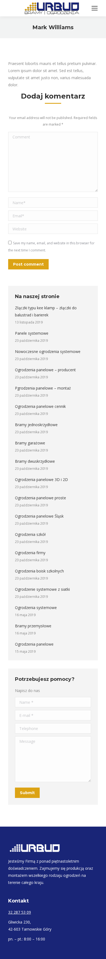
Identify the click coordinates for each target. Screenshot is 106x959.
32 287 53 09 (19, 912)
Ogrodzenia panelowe (34, 644)
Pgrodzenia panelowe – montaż (43, 388)
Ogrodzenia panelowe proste (40, 497)
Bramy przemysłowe (33, 625)
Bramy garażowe (30, 443)
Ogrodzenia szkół (30, 534)
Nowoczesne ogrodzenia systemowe (47, 351)
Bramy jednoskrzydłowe (36, 424)
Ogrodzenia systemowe (36, 607)
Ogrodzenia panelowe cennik (40, 406)
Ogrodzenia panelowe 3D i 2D (41, 479)
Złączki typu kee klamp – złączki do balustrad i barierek (46, 311)
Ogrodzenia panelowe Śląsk (39, 516)
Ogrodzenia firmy (30, 552)
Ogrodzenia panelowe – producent (45, 369)
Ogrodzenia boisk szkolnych (39, 571)
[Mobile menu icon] (94, 8)
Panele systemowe (31, 333)
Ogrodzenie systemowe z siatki (42, 589)
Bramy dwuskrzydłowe (35, 461)
